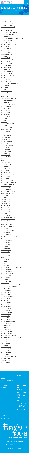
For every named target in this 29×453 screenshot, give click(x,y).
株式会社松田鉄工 (5, 316)
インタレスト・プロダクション (8, 60)
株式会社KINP (4, 118)
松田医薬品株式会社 (6, 314)
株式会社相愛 (4, 195)
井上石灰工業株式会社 (6, 54)
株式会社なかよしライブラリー (8, 273)
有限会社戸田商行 (5, 259)
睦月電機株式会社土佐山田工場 (8, 335)
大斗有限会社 (4, 87)
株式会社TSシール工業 (6, 238)
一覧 (18, 377)
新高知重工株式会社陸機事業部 (8, 184)
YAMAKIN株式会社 (5, 343)
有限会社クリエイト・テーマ (8, 120)
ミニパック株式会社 (6, 323)
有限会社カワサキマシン (7, 106)
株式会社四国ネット (6, 176)
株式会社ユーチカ (5, 351)
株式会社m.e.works (6, 81)
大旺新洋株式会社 (5, 201)
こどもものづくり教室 (21, 392)
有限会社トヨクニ (5, 265)
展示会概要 (3, 377)
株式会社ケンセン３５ (6, 128)
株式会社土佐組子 (5, 246)
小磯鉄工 (3, 133)
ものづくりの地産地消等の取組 (7, 380)
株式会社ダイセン (5, 209)
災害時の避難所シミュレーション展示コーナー (22, 406)
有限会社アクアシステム (7, 31)
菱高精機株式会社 (5, 358)
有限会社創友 (4, 197)
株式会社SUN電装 (5, 166)
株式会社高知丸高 (5, 147)
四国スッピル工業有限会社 (7, 174)
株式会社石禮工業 (5, 58)
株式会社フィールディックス (8, 296)
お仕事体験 (19, 397)
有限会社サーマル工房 (6, 151)
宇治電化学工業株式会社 (7, 67)
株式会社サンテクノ (6, 164)
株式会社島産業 (5, 178)
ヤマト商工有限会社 (6, 347)
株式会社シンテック (6, 186)
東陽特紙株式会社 (5, 242)
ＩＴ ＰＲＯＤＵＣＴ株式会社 (8, 27)
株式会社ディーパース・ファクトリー (10, 236)
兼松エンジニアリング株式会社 (8, 98)
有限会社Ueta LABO (6, 64)
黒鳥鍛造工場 (4, 126)
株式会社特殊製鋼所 (6, 244)
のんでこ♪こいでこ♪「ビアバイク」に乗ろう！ (22, 408)
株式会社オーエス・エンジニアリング (10, 83)
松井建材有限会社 (5, 310)
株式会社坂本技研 (5, 155)
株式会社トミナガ (5, 263)
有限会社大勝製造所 (6, 85)
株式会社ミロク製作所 (6, 331)
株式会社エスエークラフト (7, 75)
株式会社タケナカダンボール (8, 219)
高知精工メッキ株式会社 (7, 141)
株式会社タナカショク (6, 223)
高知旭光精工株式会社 (6, 137)
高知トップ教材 (5, 143)
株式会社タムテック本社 (7, 224)
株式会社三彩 (4, 160)
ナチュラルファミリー (6, 275)
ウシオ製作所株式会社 (6, 65)
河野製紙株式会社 (5, 108)
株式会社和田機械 (5, 362)
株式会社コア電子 (5, 131)
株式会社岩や (4, 56)
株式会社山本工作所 (6, 349)
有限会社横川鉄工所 (6, 353)
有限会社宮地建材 (5, 327)
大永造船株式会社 (5, 199)
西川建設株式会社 (5, 277)
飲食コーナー (19, 394)
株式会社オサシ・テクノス (7, 89)
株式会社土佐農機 (5, 256)
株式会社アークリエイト (7, 21)
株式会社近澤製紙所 (6, 228)
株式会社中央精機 (5, 232)
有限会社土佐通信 (5, 248)
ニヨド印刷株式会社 (6, 281)
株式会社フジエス (5, 298)
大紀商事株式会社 (5, 203)
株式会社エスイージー (6, 73)
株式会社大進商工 (5, 207)
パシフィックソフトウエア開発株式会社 (10, 287)
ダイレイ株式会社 (5, 215)
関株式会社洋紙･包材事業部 (8, 192)
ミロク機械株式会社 (6, 329)
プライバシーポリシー (5, 418)
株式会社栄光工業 (5, 69)
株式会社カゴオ (5, 96)
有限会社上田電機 (5, 62)
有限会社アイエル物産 (6, 25)
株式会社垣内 (4, 95)
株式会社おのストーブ (6, 91)
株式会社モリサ (5, 339)
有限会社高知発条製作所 (7, 145)
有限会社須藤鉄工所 (6, 190)
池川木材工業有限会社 (6, 48)
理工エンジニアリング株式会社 (8, 356)
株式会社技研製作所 (6, 112)
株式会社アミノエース (6, 40)
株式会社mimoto (5, 325)
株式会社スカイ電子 (6, 188)
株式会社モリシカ (5, 341)
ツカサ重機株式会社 (6, 234)
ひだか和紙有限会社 (6, 292)
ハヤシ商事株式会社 (6, 290)
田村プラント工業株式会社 (7, 226)
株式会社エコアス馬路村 (7, 71)
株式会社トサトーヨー (6, 254)
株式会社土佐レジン (6, 257)
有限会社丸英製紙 (5, 320)
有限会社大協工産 (5, 205)
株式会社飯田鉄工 (5, 46)
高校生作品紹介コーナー (21, 403)
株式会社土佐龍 (5, 261)
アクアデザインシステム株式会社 (9, 32)
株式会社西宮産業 (5, 279)
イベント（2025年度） (21, 386)
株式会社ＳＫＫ (5, 77)
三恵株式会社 (4, 159)
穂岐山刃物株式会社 (6, 306)
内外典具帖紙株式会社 (6, 269)
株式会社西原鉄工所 (6, 153)
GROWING (4, 122)
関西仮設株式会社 (5, 110)
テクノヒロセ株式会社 (6, 240)
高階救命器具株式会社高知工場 (8, 217)
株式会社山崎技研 (5, 345)
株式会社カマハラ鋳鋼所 (7, 100)
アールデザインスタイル (7, 23)
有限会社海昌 (4, 93)
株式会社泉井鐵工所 (6, 50)
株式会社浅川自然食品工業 (7, 34)
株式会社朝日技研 (5, 36)
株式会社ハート (5, 283)
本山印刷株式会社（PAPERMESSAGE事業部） (12, 337)
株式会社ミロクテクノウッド (8, 333)
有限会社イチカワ (5, 52)
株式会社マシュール (6, 308)
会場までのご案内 (4, 415)
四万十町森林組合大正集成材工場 (9, 182)
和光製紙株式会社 (5, 360)
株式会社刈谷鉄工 (5, 102)
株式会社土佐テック (6, 250)
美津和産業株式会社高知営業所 (8, 321)
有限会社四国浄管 (5, 172)
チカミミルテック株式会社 (7, 230)
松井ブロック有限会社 (6, 312)
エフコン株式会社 (5, 79)
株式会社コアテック (6, 129)
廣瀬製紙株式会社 (5, 294)
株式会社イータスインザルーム (8, 44)
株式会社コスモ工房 (6, 149)
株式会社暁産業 (5, 29)
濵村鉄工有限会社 (5, 289)
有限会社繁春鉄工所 (6, 170)
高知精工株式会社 (5, 139)
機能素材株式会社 (5, 114)
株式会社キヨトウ (5, 116)
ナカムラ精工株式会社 (6, 271)
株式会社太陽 (4, 213)
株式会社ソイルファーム (7, 193)
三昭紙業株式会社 (5, 162)
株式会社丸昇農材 (5, 318)
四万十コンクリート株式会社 (8, 180)
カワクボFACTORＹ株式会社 (8, 104)
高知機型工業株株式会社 (7, 135)
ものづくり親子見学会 (21, 395)
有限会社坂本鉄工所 (6, 157)
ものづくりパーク (20, 389)
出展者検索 (3, 387)
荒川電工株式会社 (5, 42)
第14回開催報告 (4, 381)
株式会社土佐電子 (5, 252)
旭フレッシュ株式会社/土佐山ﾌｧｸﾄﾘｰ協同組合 (12, 38)
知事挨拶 (3, 378)
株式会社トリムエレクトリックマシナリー (11, 267)
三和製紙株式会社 (5, 168)
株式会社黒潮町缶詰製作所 (7, 124)
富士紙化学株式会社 (6, 302)
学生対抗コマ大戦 (20, 402)
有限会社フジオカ (5, 300)
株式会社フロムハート (6, 304)
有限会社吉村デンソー (6, 354)
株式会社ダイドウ (5, 211)
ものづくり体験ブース (21, 391)
